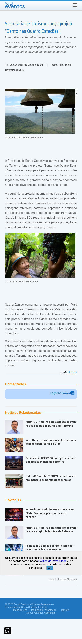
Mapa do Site (20, 610)
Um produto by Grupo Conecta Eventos (26, 607)
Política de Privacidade (43, 610)
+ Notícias (13, 500)
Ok (49, 567)
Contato (64, 610)
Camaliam (50, 612)
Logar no (56, 393)
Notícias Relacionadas (23, 413)
